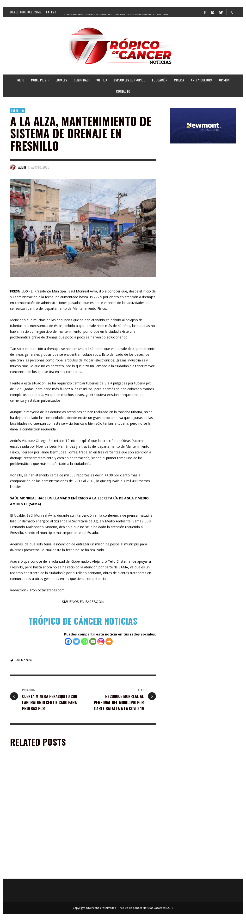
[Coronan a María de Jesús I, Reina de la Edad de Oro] (113, 845)
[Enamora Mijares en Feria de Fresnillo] (113, 787)
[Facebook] (204, 12)
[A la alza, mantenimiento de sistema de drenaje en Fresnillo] (83, 228)
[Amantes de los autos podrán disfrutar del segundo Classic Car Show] (37, 845)
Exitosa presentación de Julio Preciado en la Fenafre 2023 (44, 813)
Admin (22, 167)
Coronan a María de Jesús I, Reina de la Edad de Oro (118, 871)
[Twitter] (220, 12)
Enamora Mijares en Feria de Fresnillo (117, 811)
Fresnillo (17, 111)
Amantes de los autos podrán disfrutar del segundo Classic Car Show (43, 871)
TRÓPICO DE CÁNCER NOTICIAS (83, 620)
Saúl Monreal (23, 660)
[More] (109, 641)
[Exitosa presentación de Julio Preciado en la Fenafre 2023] (37, 787)
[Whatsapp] (84, 641)
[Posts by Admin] (13, 167)
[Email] (92, 641)
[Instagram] (212, 12)
